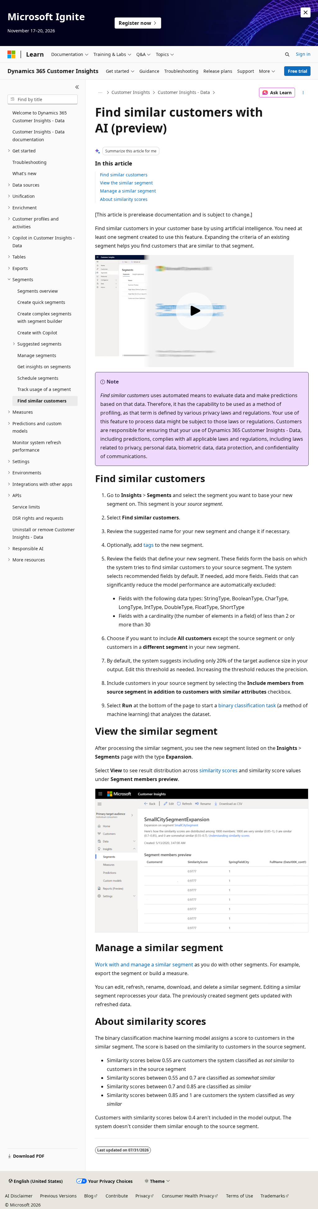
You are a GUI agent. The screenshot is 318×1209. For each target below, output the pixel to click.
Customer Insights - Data (184, 92)
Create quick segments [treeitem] (41, 302)
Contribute (117, 1196)
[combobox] (42, 100)
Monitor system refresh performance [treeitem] (36, 446)
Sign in (303, 54)
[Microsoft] (11, 54)
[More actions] (303, 93)
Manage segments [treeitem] (36, 355)
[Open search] (287, 54)
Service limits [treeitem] (26, 507)
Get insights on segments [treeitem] (44, 367)
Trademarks (273, 1196)
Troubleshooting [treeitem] (29, 162)
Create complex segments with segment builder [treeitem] (44, 317)
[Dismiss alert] (306, 12)
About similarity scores (124, 199)
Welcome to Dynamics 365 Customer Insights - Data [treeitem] (39, 116)
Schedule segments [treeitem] (37, 378)
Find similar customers (124, 175)
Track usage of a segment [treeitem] (44, 389)
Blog (88, 1196)
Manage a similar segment (128, 191)
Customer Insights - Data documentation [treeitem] (38, 135)
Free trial (297, 71)
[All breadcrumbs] (100, 93)
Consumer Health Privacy (188, 1196)
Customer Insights (130, 92)
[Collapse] (77, 87)
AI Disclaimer (19, 1196)
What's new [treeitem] (24, 173)
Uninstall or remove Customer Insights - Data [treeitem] (43, 533)
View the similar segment (126, 183)
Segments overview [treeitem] (37, 291)
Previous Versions (58, 1196)
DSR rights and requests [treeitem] (37, 518)
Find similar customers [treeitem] (41, 401)
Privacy (142, 1196)
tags (148, 545)
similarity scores (218, 770)
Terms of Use (239, 1196)
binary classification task (247, 705)
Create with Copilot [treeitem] (37, 333)
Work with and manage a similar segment (144, 964)
